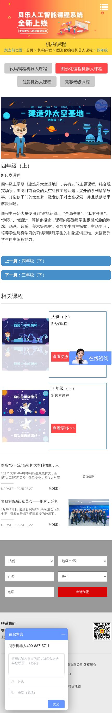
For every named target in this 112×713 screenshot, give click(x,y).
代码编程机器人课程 (28, 68)
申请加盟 (82, 592)
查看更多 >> (64, 428)
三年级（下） (26, 275)
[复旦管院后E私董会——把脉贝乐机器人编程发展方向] (89, 512)
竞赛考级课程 (77, 82)
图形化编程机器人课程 (74, 50)
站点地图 (74, 686)
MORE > (54, 488)
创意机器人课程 (36, 82)
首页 (29, 50)
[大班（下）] (25, 344)
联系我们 (8, 623)
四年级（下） (26, 261)
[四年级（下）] (25, 416)
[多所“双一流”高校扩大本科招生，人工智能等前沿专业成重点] (89, 476)
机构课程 (45, 50)
